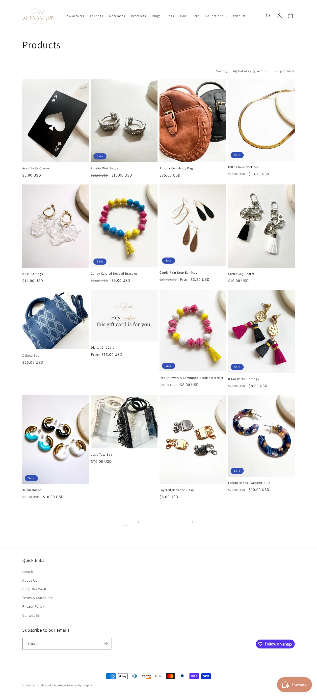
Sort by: (222, 71)
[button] (216, 16)
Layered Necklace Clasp (176, 490)
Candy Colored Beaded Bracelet (114, 274)
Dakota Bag (31, 356)
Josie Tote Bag (101, 455)
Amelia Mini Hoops (104, 168)
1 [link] (125, 521)
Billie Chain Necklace (243, 167)
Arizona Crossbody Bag (176, 168)
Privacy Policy (33, 606)
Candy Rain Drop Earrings (178, 273)
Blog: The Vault (34, 589)
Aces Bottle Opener (36, 168)
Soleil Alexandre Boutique (49, 685)
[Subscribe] (105, 643)
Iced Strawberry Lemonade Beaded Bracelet (191, 378)
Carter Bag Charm (241, 274)
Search (27, 571)
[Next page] (191, 521)
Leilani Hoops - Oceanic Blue (249, 483)
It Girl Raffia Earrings (243, 379)
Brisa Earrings (32, 274)
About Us (29, 580)
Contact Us (31, 615)
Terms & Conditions (37, 597)
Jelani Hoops (31, 490)
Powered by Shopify (79, 685)
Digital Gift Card (102, 348)
